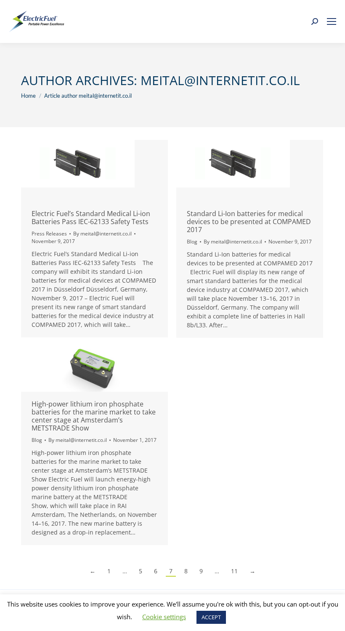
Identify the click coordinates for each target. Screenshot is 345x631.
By (102, 233)
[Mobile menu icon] (331, 21)
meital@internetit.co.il (220, 80)
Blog (192, 241)
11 (234, 571)
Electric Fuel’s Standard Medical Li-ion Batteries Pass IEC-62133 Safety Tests (91, 217)
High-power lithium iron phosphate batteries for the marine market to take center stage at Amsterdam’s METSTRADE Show (94, 416)
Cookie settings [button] (164, 616)
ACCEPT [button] (211, 617)
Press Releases (49, 233)
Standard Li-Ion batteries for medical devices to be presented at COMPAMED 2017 (249, 221)
